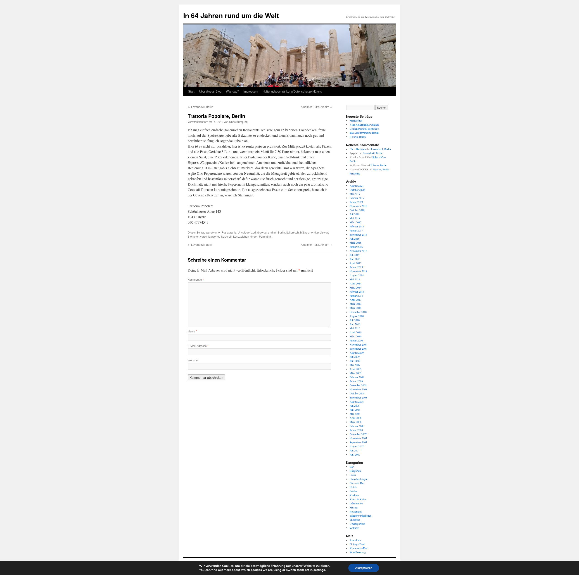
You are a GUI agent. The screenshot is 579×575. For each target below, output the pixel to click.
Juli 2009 (355, 356)
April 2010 (355, 332)
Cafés (353, 475)
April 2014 (355, 283)
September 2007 (358, 442)
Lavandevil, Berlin (200, 107)
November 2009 (358, 344)
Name (192, 331)
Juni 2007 (355, 454)
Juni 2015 (355, 259)
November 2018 (358, 206)
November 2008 (358, 389)
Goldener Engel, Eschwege (364, 128)
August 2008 (357, 401)
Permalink (265, 236)
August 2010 (357, 316)
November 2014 (358, 271)
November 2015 (358, 251)
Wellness (354, 528)
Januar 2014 (356, 295)
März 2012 (355, 303)
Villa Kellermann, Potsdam (364, 124)
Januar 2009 (356, 381)
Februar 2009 (357, 377)
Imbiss (353, 491)
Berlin (281, 232)
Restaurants (228, 232)
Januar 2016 (356, 246)
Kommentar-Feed (359, 548)
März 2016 (355, 242)
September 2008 (358, 397)
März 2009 (355, 373)
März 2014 (355, 287)
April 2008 (355, 418)
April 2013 (355, 299)
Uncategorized (247, 232)
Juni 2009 (355, 361)
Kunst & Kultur (358, 499)
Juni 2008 (355, 409)
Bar (352, 466)
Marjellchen (356, 120)
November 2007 (358, 438)
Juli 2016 (355, 238)
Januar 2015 (356, 267)
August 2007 (357, 446)
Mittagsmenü (308, 232)
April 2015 (355, 263)
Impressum (250, 91)
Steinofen (193, 236)
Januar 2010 (356, 340)
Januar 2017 (356, 230)
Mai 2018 (355, 218)
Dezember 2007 (358, 434)
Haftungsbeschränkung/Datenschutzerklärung (292, 91)
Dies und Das (357, 483)
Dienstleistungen (359, 479)
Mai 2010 (355, 328)
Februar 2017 (357, 226)
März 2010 (355, 336)
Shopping (355, 519)
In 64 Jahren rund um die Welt (231, 15)
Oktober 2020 (357, 189)
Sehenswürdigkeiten (360, 515)
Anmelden (355, 540)
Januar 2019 (356, 202)
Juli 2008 (355, 405)
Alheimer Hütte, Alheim (316, 107)
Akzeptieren (363, 568)
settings (319, 570)
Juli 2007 (355, 450)
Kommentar (196, 279)
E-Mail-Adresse (198, 346)
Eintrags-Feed (357, 544)
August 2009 (357, 352)
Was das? (232, 91)
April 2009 (355, 369)
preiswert (323, 232)
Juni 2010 (355, 324)
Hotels (353, 487)
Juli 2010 (355, 320)
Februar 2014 (357, 291)
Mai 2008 (355, 413)
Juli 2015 (355, 255)
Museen (354, 507)
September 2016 (358, 234)
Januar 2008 (356, 430)
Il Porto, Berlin (358, 136)
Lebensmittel (356, 503)
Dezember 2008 (358, 385)
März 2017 (355, 222)
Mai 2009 (355, 365)
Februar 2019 (357, 198)
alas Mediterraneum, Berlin (364, 132)
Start (191, 91)
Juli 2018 (355, 214)
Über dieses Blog (210, 91)
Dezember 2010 (358, 312)
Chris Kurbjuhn (238, 122)
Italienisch (292, 232)
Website (193, 360)
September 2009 (358, 348)
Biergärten (355, 470)
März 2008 (355, 422)
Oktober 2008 (357, 393)
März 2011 (355, 308)
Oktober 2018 (357, 210)
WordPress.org (358, 552)
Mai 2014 (355, 279)
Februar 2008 (357, 426)
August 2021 (357, 185)
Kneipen (354, 495)
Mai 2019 (355, 194)
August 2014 (357, 275)
